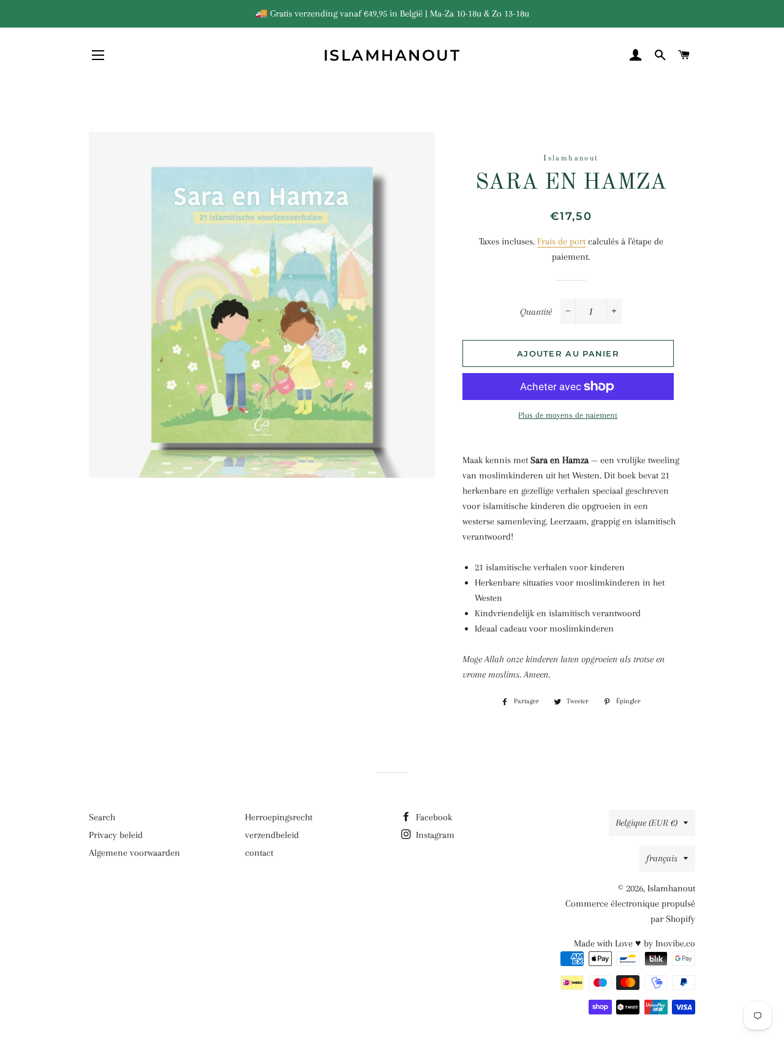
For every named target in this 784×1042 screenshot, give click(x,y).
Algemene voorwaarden (134, 852)
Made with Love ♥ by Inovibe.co (634, 943)
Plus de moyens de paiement (567, 415)
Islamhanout (392, 55)
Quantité (536, 311)
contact (259, 852)
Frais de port (561, 241)
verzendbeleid (272, 834)
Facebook (432, 817)
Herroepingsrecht (278, 817)
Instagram (433, 834)
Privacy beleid (116, 834)
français (661, 858)
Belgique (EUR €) (646, 822)
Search (102, 817)
